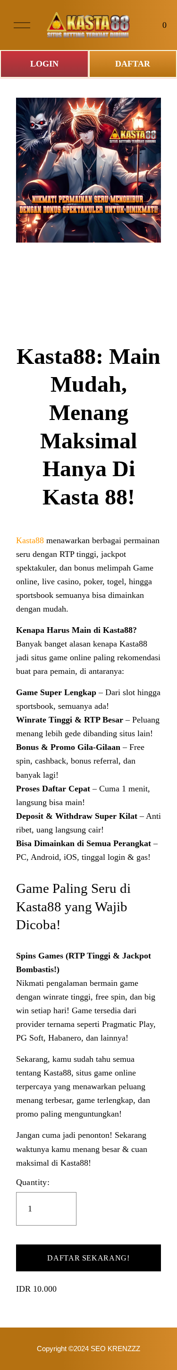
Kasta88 (30, 540)
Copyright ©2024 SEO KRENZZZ (88, 1349)
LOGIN (44, 63)
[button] (88, 1258)
